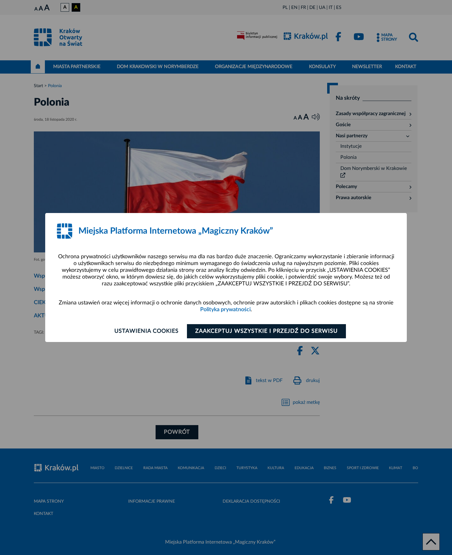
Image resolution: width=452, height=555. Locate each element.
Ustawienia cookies (146, 331)
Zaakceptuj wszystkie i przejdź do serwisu (266, 331)
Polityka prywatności (225, 309)
